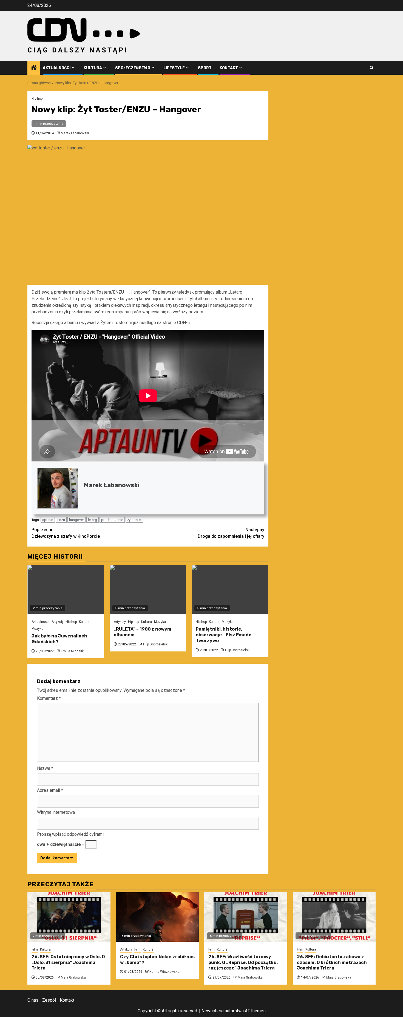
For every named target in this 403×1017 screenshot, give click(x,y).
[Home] (34, 68)
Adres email (50, 790)
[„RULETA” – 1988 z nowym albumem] (148, 589)
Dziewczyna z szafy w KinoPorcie (66, 533)
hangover (76, 520)
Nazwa (45, 768)
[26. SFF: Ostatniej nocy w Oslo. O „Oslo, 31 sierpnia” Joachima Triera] (68, 917)
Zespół (49, 1000)
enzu (61, 520)
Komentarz (49, 698)
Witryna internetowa (56, 812)
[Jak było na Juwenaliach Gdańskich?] (65, 589)
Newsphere (213, 1010)
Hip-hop (37, 99)
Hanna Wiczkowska (164, 972)
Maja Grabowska (73, 977)
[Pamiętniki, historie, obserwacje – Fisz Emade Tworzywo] (230, 589)
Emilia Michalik (72, 651)
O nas (32, 1000)
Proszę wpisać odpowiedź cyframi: (70, 834)
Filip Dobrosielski (155, 644)
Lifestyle (174, 68)
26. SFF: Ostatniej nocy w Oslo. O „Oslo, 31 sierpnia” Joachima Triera (68, 962)
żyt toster (134, 520)
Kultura (93, 68)
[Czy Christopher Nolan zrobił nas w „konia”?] (157, 917)
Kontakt (229, 68)
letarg (92, 520)
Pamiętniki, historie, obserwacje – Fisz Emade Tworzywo (223, 634)
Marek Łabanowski (75, 133)
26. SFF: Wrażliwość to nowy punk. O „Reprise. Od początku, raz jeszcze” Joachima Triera (243, 962)
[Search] (371, 67)
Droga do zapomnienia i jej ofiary (231, 533)
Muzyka (37, 629)
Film (35, 949)
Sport (205, 68)
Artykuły (58, 622)
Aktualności (56, 68)
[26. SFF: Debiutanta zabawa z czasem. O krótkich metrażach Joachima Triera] (334, 917)
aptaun (47, 520)
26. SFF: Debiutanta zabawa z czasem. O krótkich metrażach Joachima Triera (332, 962)
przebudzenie (112, 520)
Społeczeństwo (132, 68)
